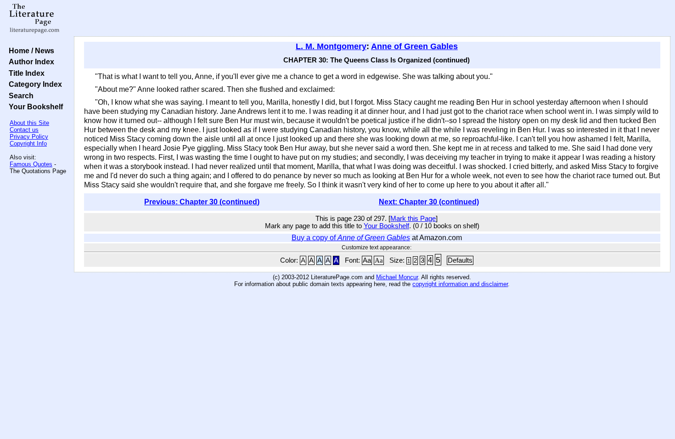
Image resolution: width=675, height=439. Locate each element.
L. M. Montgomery (331, 46)
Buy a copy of (351, 238)
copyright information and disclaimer (460, 284)
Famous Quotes (31, 164)
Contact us (24, 129)
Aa (367, 260)
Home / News (29, 50)
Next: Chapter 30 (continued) (429, 202)
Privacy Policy (29, 136)
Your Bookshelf (34, 106)
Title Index (25, 73)
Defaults (460, 260)
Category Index (33, 84)
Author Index (29, 61)
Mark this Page (413, 218)
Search (19, 95)
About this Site (29, 122)
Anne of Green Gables (414, 46)
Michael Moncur (397, 277)
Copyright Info (28, 143)
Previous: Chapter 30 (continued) (201, 202)
